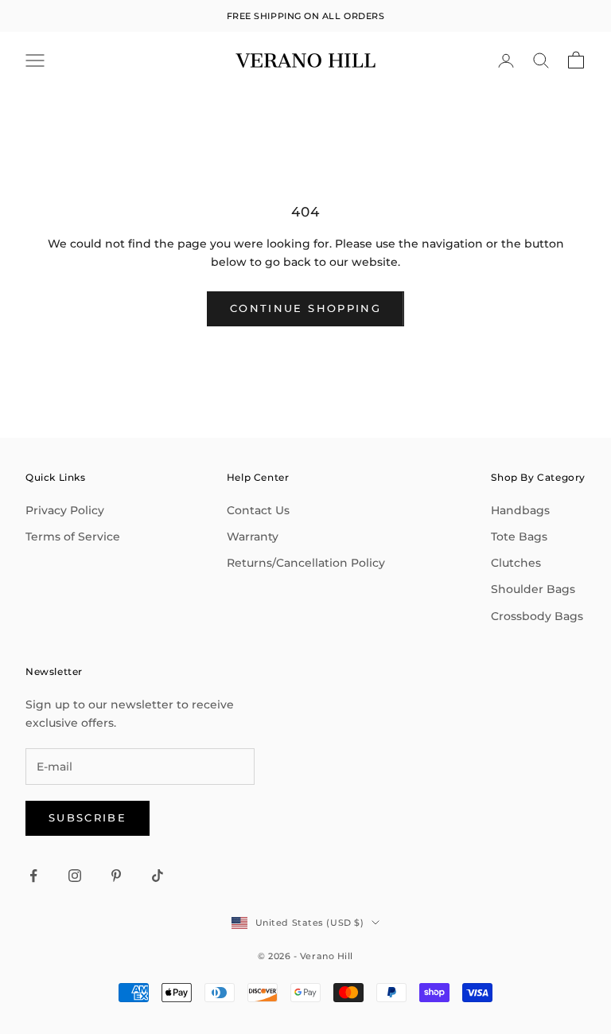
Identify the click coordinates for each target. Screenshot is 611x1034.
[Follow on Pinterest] (116, 876)
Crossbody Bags (537, 616)
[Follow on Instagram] (75, 876)
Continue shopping (305, 308)
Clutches (516, 563)
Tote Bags (519, 536)
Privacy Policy (64, 510)
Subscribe (87, 817)
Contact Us (258, 510)
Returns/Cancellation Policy (306, 563)
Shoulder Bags (533, 589)
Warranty (252, 536)
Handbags (520, 510)
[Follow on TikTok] (157, 876)
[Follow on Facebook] (33, 876)
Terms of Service (72, 536)
